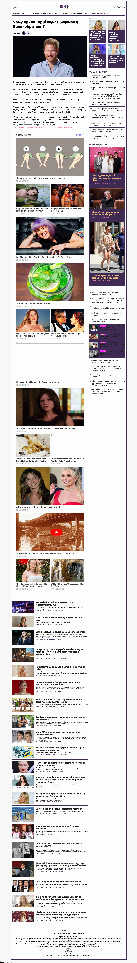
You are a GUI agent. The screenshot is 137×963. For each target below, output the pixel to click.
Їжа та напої (77, 13)
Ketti (48, 610)
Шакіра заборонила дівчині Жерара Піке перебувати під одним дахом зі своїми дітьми (98, 61)
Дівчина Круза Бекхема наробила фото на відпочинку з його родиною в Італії (112, 344)
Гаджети (55, 13)
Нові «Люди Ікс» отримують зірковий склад (58, 882)
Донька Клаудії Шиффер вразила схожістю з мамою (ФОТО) (59, 845)
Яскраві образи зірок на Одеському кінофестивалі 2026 (54, 603)
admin (47, 658)
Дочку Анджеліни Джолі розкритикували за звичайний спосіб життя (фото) (112, 328)
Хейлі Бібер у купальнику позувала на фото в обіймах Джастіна (59, 733)
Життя (87, 13)
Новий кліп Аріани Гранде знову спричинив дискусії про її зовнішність (58, 683)
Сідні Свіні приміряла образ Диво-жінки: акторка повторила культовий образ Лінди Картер (61, 913)
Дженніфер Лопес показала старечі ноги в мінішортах (106, 276)
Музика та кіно (40, 13)
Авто (70, 13)
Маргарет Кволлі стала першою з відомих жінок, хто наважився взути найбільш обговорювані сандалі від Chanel (60, 779)
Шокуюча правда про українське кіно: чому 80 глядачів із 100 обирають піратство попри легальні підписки (60, 652)
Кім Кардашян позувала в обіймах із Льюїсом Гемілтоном (115, 37)
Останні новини (98, 71)
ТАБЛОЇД (24, 13)
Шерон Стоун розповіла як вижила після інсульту (105, 213)
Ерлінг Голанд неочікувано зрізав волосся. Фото (60, 632)
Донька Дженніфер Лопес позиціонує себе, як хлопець (110, 336)
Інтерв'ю (107, 13)
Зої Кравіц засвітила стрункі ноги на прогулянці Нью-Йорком (60, 718)
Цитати (99, 13)
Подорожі (63, 13)
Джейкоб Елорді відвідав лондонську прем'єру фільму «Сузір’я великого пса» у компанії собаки (61, 864)
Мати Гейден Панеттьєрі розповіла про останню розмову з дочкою (60, 764)
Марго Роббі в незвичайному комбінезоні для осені (59, 618)
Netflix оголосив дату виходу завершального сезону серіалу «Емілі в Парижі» (59, 700)
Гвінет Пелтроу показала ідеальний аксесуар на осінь (60, 668)
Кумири (93, 13)
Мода (49, 13)
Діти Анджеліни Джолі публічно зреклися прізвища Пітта (106, 178)
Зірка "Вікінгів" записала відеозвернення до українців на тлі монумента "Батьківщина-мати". (60, 898)
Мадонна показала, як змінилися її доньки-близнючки (58, 827)
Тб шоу (31, 13)
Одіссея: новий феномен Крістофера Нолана (59, 809)
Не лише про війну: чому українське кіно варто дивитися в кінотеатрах (60, 748)
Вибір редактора (98, 144)
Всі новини (16, 13)
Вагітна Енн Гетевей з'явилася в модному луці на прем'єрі (117, 60)
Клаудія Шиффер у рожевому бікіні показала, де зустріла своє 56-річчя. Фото (61, 794)
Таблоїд (15, 30)
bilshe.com (66, 934)
